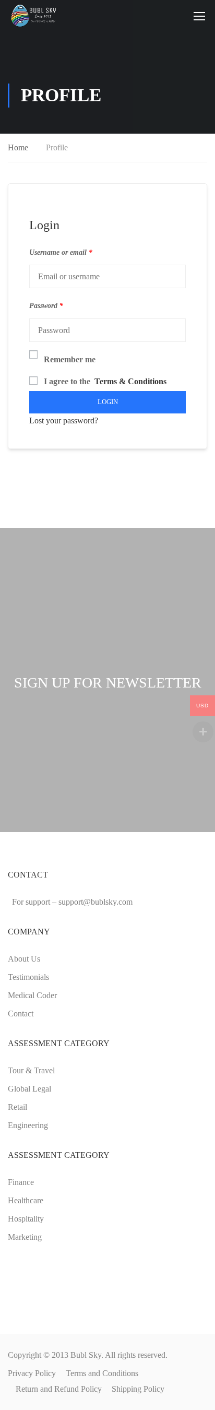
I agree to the (105, 381)
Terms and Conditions (102, 1373)
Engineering (28, 1125)
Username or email (60, 252)
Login (108, 402)
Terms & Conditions (130, 381)
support (95, 901)
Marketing (25, 1237)
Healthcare (25, 1200)
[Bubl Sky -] (35, 15)
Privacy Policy (32, 1373)
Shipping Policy (138, 1388)
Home (18, 147)
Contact (20, 1013)
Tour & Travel (31, 1070)
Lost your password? (63, 420)
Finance (21, 1182)
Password (46, 306)
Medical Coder (32, 995)
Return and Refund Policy (59, 1388)
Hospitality (26, 1218)
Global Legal (29, 1088)
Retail (17, 1107)
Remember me (69, 359)
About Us (24, 958)
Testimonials (28, 977)
